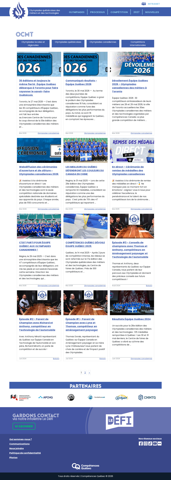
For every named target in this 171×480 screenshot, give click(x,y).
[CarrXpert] (98, 397)
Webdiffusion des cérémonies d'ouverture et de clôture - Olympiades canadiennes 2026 (39, 170)
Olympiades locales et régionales (33, 43)
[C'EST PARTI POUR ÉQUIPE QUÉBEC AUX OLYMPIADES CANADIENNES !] (39, 226)
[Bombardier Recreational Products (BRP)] (47, 397)
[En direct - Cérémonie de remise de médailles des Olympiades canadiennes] (132, 150)
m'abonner (24, 426)
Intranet (153, 3)
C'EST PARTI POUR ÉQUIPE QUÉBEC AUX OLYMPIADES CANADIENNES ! (35, 246)
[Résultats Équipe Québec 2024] (132, 302)
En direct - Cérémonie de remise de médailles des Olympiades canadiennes (128, 170)
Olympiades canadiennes (103, 42)
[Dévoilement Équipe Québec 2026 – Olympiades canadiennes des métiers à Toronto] (132, 64)
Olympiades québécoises (68, 42)
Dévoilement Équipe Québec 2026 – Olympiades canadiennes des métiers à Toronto (130, 86)
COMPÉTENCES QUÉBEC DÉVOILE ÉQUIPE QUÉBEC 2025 (85, 244)
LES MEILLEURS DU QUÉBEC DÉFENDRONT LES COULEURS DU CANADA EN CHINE (85, 170)
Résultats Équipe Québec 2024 (131, 319)
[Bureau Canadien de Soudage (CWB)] (73, 397)
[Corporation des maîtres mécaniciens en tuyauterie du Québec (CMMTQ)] (123, 397)
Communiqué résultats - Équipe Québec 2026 (81, 82)
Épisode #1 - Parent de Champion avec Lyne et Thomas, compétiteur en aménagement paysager (82, 324)
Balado (149, 285)
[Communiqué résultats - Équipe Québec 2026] (85, 64)
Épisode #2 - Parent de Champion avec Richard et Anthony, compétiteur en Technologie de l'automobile (37, 324)
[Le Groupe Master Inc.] (149, 397)
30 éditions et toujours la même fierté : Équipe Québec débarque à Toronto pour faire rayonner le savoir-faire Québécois (38, 88)
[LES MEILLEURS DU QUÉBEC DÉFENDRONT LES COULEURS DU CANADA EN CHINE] (85, 150)
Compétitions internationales (138, 43)
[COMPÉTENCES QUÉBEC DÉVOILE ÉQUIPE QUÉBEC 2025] (85, 226)
